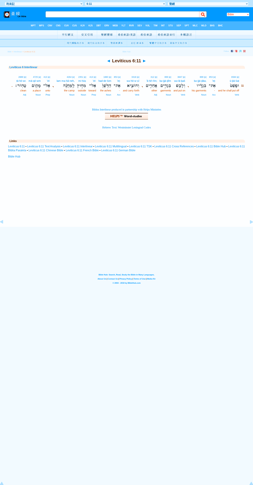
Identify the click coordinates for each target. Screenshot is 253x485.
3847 (179, 77)
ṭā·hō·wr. (21, 80)
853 (211, 77)
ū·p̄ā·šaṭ (234, 80)
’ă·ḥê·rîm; (151, 80)
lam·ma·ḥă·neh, (66, 80)
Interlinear (18, 52)
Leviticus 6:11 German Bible (118, 150)
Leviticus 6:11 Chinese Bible (46, 150)
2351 (80, 77)
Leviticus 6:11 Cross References (174, 146)
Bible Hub (14, 156)
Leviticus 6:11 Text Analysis (44, 146)
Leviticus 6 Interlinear (23, 67)
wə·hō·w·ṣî (133, 80)
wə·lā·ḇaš (179, 80)
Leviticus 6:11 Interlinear (78, 146)
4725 (35, 77)
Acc (214, 95)
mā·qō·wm (35, 80)
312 (152, 77)
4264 (69, 77)
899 (201, 77)
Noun (203, 95)
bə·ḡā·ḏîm (165, 80)
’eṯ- (214, 80)
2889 (20, 77)
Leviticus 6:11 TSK (140, 146)
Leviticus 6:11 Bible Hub (211, 146)
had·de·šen (104, 80)
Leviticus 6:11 (16, 146)
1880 (105, 77)
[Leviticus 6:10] (4, 229)
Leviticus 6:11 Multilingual (110, 146)
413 (91, 77)
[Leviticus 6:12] (248, 229)
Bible (10, 52)
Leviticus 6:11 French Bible (82, 150)
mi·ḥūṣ (82, 80)
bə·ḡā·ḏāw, (200, 80)
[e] (238, 77)
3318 (133, 77)
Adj (155, 95)
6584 (233, 77)
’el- (94, 80)
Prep (94, 95)
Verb (237, 95)
